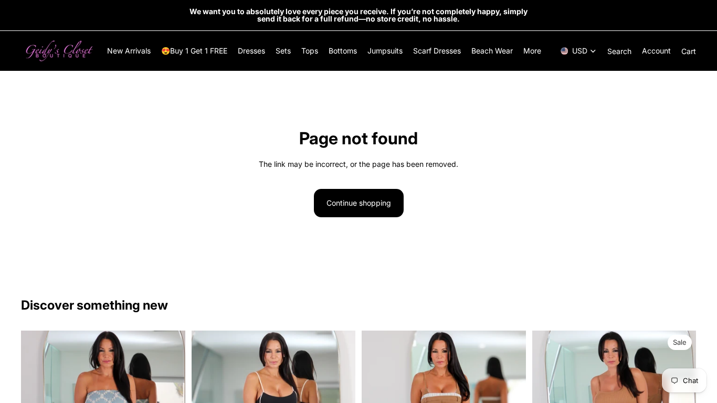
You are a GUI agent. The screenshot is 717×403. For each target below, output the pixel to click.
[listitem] (532, 51)
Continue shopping (358, 202)
